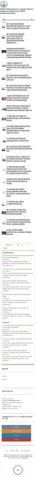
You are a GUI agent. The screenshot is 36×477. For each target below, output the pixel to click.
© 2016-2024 (18, 451)
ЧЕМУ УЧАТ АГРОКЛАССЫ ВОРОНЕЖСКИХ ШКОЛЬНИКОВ (17, 269)
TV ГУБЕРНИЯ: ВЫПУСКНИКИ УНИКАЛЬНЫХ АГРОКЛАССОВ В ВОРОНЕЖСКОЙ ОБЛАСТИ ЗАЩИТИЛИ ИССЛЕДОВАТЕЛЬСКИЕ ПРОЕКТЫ (18, 170)
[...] (13, 265)
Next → (6, 248)
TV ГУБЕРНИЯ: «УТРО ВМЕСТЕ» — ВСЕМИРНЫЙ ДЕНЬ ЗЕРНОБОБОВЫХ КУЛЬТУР (18, 118)
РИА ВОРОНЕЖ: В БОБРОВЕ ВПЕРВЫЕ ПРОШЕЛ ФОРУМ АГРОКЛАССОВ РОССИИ (18, 181)
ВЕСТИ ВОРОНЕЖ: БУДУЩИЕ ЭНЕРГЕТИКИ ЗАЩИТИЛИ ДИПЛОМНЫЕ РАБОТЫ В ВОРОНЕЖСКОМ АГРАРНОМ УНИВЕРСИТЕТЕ (15, 38)
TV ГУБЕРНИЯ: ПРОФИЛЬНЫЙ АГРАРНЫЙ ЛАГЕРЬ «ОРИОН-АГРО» (17, 139)
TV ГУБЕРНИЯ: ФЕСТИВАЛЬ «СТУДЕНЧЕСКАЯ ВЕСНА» (15, 203)
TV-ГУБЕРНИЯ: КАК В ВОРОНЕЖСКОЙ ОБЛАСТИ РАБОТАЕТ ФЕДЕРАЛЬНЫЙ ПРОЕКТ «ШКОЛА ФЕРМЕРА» (18, 222)
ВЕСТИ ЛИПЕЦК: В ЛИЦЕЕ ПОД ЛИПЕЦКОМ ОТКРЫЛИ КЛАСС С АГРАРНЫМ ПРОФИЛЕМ (16, 212)
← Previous (8, 245)
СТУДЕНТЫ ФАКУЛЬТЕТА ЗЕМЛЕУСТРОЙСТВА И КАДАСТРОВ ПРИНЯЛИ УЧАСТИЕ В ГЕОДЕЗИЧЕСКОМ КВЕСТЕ (19, 66)
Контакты (4, 379)
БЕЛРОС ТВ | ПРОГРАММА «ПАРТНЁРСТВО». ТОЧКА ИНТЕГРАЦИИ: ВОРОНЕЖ (18, 232)
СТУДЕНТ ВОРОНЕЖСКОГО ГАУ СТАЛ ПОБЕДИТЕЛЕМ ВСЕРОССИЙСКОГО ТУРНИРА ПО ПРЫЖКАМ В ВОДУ (17, 98)
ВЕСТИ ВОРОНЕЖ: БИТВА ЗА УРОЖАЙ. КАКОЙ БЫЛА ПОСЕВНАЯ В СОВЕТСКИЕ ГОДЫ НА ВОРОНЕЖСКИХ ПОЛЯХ (18, 88)
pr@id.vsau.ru (10, 398)
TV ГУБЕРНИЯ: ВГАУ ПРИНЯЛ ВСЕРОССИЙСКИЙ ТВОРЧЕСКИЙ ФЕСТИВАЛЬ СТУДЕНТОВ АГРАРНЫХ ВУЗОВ (18, 192)
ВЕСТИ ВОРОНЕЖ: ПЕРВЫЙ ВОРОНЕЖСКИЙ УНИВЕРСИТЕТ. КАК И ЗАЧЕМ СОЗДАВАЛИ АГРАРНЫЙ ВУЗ (18, 26)
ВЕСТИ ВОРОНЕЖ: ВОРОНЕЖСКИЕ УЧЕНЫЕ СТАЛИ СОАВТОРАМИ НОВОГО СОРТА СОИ (18, 77)
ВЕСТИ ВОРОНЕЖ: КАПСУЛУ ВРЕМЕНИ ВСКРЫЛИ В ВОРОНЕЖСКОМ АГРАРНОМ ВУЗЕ (19, 148)
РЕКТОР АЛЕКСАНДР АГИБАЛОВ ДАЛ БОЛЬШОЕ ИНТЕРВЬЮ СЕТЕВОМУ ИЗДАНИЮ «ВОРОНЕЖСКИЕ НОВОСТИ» (19, 108)
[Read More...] (8, 238)
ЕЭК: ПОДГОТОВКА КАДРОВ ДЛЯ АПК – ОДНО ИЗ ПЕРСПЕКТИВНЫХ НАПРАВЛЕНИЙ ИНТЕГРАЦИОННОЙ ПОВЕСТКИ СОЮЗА (18, 129)
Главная (4, 376)
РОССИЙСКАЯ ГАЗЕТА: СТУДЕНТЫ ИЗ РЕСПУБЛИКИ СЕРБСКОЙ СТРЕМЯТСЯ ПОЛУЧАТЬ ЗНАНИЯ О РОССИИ (18, 159)
